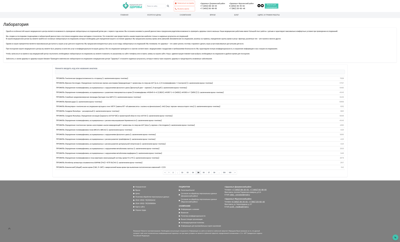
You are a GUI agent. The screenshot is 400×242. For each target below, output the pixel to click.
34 (193, 172)
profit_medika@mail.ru (239, 207)
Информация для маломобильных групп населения (201, 226)
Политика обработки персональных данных (152, 197)
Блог (236, 15)
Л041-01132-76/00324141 (145, 200)
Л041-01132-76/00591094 (145, 203)
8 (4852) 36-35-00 (237, 6)
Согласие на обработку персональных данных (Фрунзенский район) (199, 200)
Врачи (213, 15)
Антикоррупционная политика (192, 222)
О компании (185, 15)
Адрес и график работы (269, 15)
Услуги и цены (154, 15)
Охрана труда (140, 210)
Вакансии (184, 212)
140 (230, 172)
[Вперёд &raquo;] (235, 173)
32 (182, 172)
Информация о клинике (190, 209)
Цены (137, 193)
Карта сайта (140, 207)
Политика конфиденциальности (193, 216)
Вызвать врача (183, 9)
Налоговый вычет (188, 190)
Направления (140, 187)
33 (188, 172)
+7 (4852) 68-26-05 (208, 6)
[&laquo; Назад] (165, 173)
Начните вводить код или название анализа (76, 68)
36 (204, 172)
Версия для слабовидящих (271, 6)
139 (224, 172)
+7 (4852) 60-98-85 (208, 8)
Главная (124, 15)
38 (214, 172)
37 (209, 172)
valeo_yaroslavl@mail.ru (240, 195)
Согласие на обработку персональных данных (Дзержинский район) (199, 194)
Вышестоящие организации (191, 219)
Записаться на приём (185, 3)
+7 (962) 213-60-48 (237, 8)
